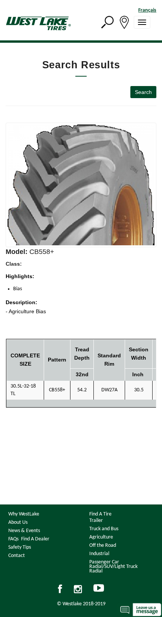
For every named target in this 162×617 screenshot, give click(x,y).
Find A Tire (100, 514)
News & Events (24, 531)
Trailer (96, 520)
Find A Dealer (35, 539)
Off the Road (102, 545)
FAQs (13, 539)
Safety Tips (19, 547)
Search (143, 92)
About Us (18, 522)
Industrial (99, 554)
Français (147, 10)
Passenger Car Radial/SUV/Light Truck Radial (113, 566)
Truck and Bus (103, 529)
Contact (16, 556)
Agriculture (101, 537)
